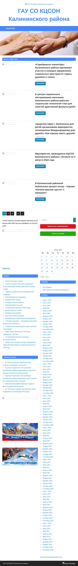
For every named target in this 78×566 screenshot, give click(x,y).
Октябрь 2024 (47, 358)
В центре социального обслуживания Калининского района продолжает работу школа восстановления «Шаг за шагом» (20, 378)
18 (57, 264)
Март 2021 (46, 473)
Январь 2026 (47, 319)
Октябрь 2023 (47, 390)
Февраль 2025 (48, 348)
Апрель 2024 (47, 374)
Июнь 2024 (46, 369)
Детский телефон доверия (14, 316)
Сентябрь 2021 (48, 457)
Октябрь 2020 (47, 486)
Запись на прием (58, 233)
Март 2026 (46, 313)
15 (42, 264)
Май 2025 (46, 340)
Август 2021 (47, 459)
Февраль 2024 (48, 380)
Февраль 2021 (48, 475)
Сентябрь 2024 (48, 361)
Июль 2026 (46, 303)
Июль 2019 (46, 526)
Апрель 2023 (47, 406)
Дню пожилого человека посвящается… (57, 290)
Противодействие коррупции (15, 297)
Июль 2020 (46, 494)
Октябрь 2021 (47, 454)
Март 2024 (46, 377)
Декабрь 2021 (47, 449)
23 (47, 267)
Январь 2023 (47, 414)
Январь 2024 (47, 382)
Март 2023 (46, 409)
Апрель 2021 (47, 470)
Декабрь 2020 (47, 481)
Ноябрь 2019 (47, 515)
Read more (40, 83)
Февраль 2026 (48, 316)
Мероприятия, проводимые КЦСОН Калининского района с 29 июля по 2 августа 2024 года (55, 156)
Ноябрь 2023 (47, 388)
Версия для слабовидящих (58, 226)
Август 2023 (47, 396)
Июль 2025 (46, 334)
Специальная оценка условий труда (18, 308)
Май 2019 (46, 531)
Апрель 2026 (47, 311)
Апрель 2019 (47, 534)
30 (47, 271)
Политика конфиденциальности (51, 557)
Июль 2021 (46, 462)
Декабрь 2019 (47, 512)
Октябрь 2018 (47, 547)
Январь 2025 (47, 350)
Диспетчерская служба (13, 310)
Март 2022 (46, 441)
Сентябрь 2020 (48, 489)
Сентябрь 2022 (48, 425)
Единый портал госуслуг (14, 305)
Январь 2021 (47, 478)
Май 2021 (46, 467)
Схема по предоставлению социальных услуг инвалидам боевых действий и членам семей (19, 286)
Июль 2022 (46, 430)
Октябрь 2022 (47, 422)
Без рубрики (47, 287)
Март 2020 (46, 504)
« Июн (42, 277)
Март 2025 (46, 345)
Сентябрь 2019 (48, 520)
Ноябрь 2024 (47, 356)
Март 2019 (46, 536)
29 (42, 271)
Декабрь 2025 (47, 321)
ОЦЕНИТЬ (6, 268)
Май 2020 (46, 499)
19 (62, 264)
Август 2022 (47, 427)
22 (42, 267)
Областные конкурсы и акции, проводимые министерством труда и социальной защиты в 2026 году (19, 344)
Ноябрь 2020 (47, 483)
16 (47, 264)
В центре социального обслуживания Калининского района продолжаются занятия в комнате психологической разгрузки (19, 370)
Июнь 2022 (46, 433)
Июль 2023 (46, 398)
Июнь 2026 (46, 305)
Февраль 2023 (48, 412)
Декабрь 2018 (47, 542)
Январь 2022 (47, 446)
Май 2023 (46, 404)
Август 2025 (47, 332)
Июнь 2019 (46, 528)
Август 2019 (47, 523)
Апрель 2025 (47, 342)
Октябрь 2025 (47, 327)
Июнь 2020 (46, 497)
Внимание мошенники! (13, 313)
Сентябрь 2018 (48, 550)
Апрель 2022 (47, 438)
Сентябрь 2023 (48, 393)
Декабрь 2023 (47, 385)
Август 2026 (47, 300)
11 (57, 260)
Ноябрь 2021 (47, 451)
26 (62, 267)
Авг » (47, 277)
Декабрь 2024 (47, 353)
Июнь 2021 (46, 465)
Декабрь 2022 (47, 417)
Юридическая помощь (13, 300)
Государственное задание (14, 302)
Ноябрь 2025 (47, 324)
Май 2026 (46, 308)
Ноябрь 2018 (47, 544)
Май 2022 (46, 435)
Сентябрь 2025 (48, 329)
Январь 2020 (47, 510)
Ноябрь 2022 (47, 419)
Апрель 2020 (47, 502)
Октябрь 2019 (47, 518)
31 (52, 271)
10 (52, 260)
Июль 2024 (46, 366)
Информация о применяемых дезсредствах (20, 318)
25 (57, 267)
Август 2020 (47, 491)
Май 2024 (46, 372)
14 (72, 260)
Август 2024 (47, 364)
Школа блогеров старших (14, 281)
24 (52, 267)
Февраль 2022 (48, 443)
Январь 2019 (47, 539)
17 (52, 264)
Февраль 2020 (48, 507)
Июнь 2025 (46, 337)
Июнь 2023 (46, 401)
